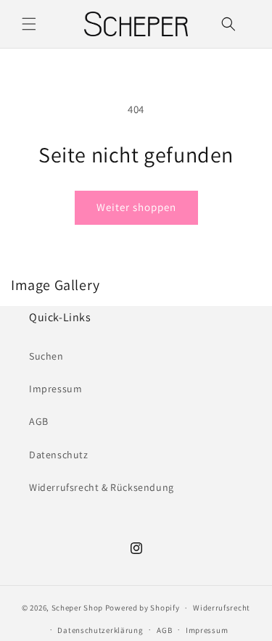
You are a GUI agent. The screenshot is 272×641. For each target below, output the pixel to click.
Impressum (55, 388)
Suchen (46, 356)
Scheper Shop (77, 608)
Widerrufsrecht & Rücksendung (101, 487)
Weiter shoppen (136, 207)
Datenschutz (58, 454)
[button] (29, 24)
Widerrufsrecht (221, 608)
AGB (39, 421)
